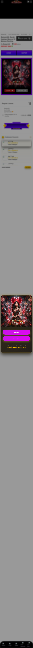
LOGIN (16, 332)
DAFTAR (16, 338)
